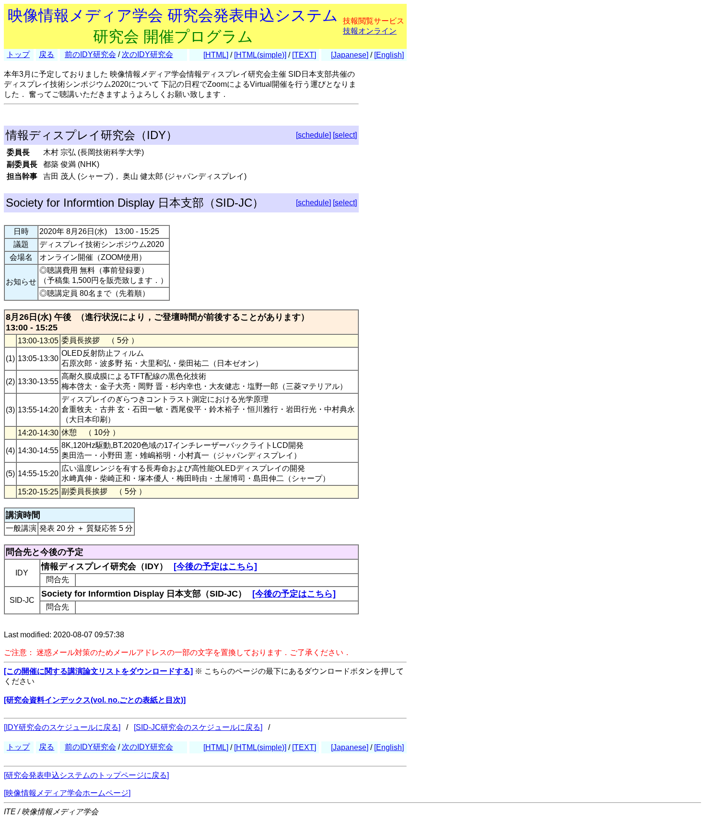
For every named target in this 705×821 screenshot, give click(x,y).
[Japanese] (349, 55)
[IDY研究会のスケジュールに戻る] (62, 727)
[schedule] (313, 135)
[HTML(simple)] (260, 55)
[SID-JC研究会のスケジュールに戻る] (198, 727)
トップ (18, 54)
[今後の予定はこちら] (215, 566)
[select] (345, 135)
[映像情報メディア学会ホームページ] (67, 793)
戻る (46, 54)
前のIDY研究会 (90, 54)
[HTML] (215, 55)
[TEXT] (304, 55)
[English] (389, 55)
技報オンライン (370, 31)
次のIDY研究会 (147, 54)
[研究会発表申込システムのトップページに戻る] (86, 775)
